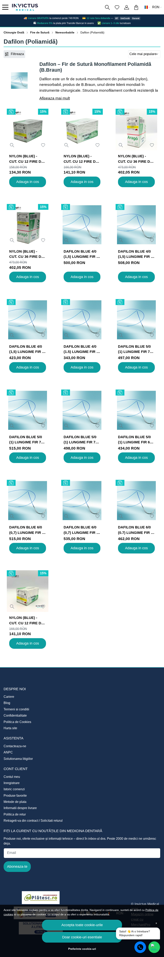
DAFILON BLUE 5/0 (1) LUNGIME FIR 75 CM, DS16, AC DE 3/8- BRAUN (27, 440)
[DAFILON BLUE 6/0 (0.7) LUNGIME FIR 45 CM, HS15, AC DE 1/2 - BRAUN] (136, 500)
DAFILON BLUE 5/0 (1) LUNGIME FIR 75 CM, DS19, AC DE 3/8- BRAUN (82, 440)
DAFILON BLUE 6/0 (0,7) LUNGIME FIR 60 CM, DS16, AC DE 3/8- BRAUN (82, 530)
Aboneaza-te (17, 867)
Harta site (10, 728)
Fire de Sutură (39, 32)
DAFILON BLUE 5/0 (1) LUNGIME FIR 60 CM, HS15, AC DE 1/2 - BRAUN (136, 440)
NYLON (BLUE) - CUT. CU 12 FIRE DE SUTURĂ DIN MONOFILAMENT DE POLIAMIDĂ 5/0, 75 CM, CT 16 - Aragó (27, 621)
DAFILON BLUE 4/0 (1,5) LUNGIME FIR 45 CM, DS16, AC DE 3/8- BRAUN (82, 254)
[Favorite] (117, 7)
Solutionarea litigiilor (18, 758)
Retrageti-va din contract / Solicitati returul (33, 820)
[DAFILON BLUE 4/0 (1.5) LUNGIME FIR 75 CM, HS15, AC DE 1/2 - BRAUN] (82, 320)
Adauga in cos (27, 182)
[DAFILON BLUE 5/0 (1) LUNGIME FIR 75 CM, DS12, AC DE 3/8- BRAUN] (136, 320)
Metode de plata (15, 801)
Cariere (9, 696)
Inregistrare (12, 783)
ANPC (8, 752)
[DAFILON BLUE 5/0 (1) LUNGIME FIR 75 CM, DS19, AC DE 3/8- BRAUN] (82, 410)
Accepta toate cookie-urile (82, 925)
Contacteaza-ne (15, 746)
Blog (7, 703)
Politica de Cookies (17, 722)
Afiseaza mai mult (54, 98)
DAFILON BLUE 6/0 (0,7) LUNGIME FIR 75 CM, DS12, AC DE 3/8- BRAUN (27, 530)
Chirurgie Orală (14, 32)
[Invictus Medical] (25, 7)
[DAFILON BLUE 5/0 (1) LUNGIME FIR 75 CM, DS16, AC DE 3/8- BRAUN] (27, 410)
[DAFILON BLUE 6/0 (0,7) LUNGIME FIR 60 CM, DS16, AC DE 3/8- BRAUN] (82, 500)
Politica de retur (15, 814)
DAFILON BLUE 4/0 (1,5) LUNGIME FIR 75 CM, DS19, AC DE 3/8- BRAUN (27, 349)
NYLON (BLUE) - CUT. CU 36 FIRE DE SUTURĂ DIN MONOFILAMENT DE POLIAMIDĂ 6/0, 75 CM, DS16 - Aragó (135, 159)
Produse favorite (15, 795)
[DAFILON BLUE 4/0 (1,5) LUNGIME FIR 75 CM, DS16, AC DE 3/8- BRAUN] (136, 225)
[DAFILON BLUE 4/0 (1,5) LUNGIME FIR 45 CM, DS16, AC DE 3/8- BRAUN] (82, 225)
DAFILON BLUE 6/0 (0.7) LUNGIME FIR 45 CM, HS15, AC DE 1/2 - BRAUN (136, 530)
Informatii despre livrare (20, 808)
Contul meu (12, 776)
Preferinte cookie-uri (82, 948)
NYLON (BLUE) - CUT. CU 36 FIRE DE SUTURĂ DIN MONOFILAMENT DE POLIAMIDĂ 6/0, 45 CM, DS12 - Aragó (27, 254)
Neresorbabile (64, 32)
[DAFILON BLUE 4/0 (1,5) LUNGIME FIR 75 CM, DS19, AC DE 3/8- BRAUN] (27, 320)
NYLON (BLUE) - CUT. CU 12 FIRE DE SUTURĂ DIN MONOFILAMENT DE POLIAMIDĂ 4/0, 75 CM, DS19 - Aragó (27, 159)
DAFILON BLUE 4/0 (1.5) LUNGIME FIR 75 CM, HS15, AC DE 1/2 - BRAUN (82, 349)
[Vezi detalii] (12, 145)
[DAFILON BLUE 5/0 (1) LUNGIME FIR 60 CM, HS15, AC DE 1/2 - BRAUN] (136, 410)
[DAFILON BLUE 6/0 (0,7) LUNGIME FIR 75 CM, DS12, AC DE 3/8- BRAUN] (27, 500)
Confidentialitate (15, 715)
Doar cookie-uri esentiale (82, 937)
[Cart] (136, 7)
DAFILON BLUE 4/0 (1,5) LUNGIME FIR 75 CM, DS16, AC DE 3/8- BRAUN (136, 254)
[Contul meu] (126, 7)
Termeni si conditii (16, 709)
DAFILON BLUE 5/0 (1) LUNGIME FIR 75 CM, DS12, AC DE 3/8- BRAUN (136, 349)
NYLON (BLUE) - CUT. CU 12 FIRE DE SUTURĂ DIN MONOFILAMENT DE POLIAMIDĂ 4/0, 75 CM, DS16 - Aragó (81, 159)
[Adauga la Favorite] (43, 145)
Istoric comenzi (14, 789)
